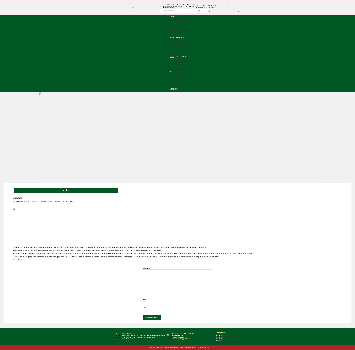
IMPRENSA (173, 72)
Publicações (178, 74)
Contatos (177, 86)
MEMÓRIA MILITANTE (177, 37)
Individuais (181, 65)
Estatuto (176, 23)
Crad (175, 33)
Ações (176, 60)
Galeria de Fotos (182, 49)
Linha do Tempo (179, 42)
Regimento (177, 25)
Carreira (176, 28)
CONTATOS (174, 90)
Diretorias (177, 54)
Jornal (179, 83)
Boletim (179, 79)
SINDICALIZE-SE (175, 88)
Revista (179, 81)
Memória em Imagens (181, 47)
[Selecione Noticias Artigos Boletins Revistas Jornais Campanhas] (202, 11)
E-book (179, 76)
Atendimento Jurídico (181, 70)
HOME (172, 17)
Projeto (176, 39)
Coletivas (180, 62)
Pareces (176, 67)
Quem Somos (178, 20)
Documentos (178, 35)
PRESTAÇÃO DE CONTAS (178, 56)
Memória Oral (178, 44)
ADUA (172, 18)
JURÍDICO (173, 58)
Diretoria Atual (178, 30)
